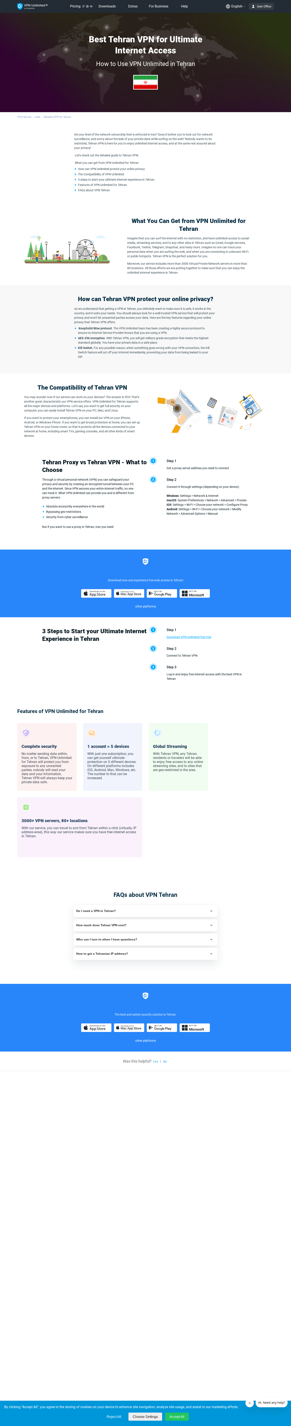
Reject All (114, 1417)
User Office (264, 6)
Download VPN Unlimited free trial (189, 637)
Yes (155, 1061)
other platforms (145, 606)
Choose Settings (145, 1417)
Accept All (176, 1417)
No (165, 1061)
